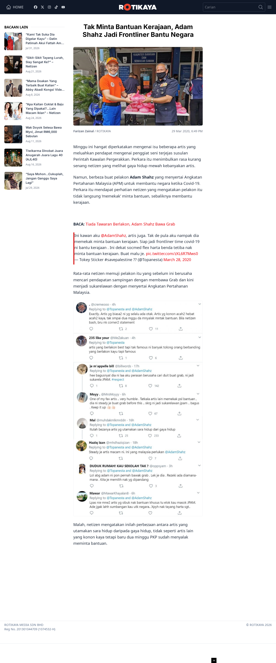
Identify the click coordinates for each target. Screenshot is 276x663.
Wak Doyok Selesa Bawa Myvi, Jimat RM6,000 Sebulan (44, 132)
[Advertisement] (138, 582)
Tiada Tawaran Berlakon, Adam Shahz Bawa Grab (130, 224)
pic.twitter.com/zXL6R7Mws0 (172, 253)
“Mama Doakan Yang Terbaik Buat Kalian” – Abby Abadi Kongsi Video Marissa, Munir (45, 85)
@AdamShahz (113, 235)
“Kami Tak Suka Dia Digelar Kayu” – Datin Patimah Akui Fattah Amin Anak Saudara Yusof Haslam (45, 39)
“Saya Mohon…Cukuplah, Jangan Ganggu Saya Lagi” (44, 178)
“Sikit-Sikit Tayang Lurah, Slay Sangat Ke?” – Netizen (45, 62)
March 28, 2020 (177, 259)
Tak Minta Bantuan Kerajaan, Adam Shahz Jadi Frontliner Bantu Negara (138, 30)
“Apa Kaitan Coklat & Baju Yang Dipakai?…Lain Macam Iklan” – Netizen (45, 108)
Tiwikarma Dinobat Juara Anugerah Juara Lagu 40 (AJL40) (44, 155)
